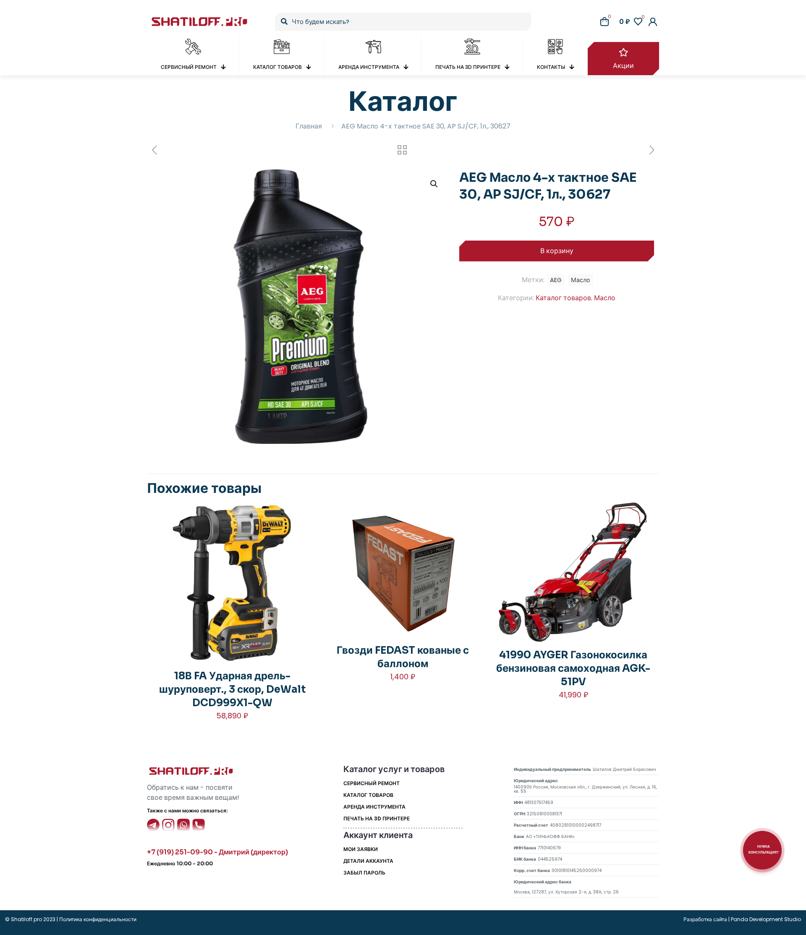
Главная (309, 126)
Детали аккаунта (368, 860)
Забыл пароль (364, 872)
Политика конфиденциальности (97, 919)
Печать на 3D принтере (376, 818)
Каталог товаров (563, 298)
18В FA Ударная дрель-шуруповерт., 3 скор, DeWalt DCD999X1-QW (232, 689)
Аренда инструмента (374, 806)
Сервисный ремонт (371, 783)
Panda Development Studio (766, 919)
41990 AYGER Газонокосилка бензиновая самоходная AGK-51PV (573, 668)
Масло (604, 298)
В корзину (556, 251)
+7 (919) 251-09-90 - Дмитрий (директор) (217, 852)
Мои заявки (360, 849)
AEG (556, 280)
